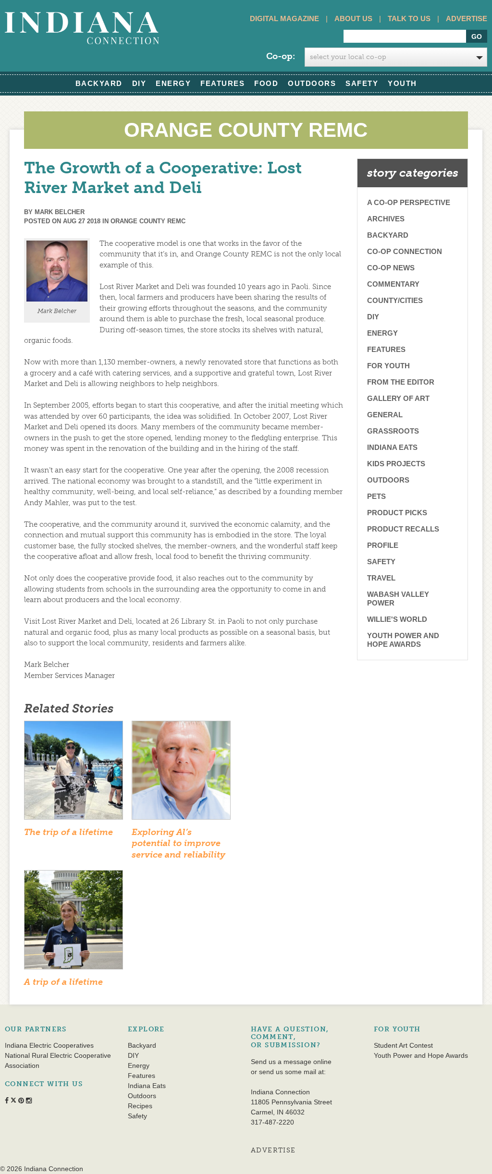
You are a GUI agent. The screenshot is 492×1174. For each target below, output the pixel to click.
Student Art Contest (403, 1045)
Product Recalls (403, 529)
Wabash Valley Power (398, 598)
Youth (402, 83)
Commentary (393, 284)
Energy (173, 83)
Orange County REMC (148, 221)
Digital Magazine (284, 18)
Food (266, 83)
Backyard (99, 83)
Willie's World (397, 619)
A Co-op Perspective (408, 202)
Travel (381, 578)
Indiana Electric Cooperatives (49, 1045)
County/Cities (395, 300)
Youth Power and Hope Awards (403, 639)
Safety (361, 83)
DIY (139, 83)
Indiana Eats (392, 447)
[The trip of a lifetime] (73, 773)
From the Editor (400, 382)
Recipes (140, 1106)
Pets (376, 496)
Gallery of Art (398, 398)
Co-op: (280, 56)
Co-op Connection (404, 251)
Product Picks (397, 512)
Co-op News (391, 268)
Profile (382, 545)
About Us (353, 18)
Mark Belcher (60, 212)
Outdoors (312, 83)
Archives (386, 219)
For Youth (388, 366)
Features (222, 83)
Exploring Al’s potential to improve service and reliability (178, 843)
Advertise (466, 18)
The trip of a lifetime (68, 832)
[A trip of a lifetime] (73, 923)
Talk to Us (409, 18)
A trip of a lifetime (63, 982)
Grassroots (393, 431)
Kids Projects (396, 464)
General (385, 415)
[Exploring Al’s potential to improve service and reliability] (181, 773)
